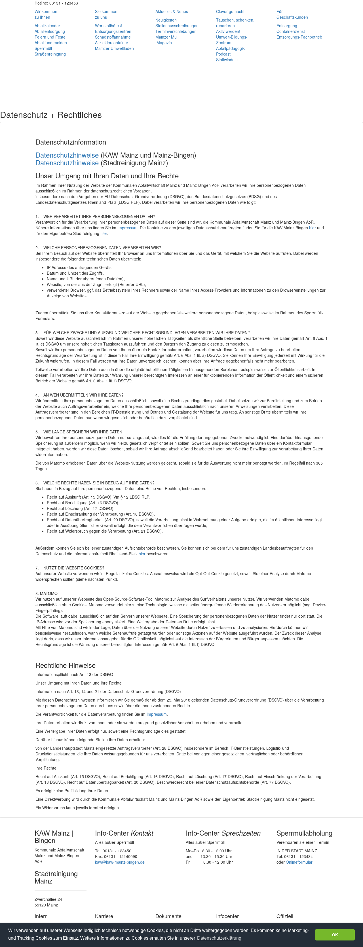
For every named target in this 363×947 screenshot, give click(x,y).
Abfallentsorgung (50, 31)
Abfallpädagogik (230, 48)
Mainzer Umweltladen (114, 48)
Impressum (127, 227)
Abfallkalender (47, 25)
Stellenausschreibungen (177, 25)
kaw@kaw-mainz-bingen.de (120, 862)
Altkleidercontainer (111, 42)
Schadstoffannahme (113, 37)
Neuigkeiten (166, 20)
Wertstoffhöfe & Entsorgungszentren (113, 28)
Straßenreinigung (50, 54)
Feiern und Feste (50, 37)
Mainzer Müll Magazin (166, 39)
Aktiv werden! (228, 31)
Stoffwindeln (227, 59)
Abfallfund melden (51, 42)
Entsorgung (287, 25)
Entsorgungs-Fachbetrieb (299, 37)
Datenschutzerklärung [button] (219, 938)
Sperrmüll (43, 48)
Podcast (223, 54)
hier (312, 227)
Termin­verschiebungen (176, 31)
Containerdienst (291, 31)
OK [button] (335, 935)
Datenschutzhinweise (67, 155)
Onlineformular (299, 862)
